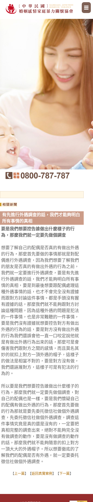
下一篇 (64, 473)
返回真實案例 (42, 473)
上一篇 (19, 473)
